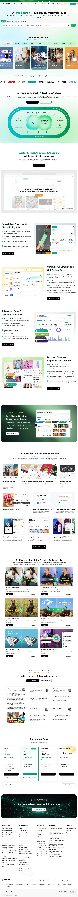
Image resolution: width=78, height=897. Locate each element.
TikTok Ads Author (41, 837)
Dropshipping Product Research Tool (26, 854)
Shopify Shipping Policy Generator (9, 860)
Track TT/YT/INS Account (32, 884)
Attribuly (53, 884)
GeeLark (8, 886)
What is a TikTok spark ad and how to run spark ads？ (56, 848)
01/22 (46, 851)
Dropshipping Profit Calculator (8, 845)
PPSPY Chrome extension (8, 864)
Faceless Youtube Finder (20, 884)
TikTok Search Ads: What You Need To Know (55, 829)
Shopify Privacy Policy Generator (9, 850)
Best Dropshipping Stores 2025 (26, 851)
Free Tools (4, 862)
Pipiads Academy (40, 839)
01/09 (38, 855)
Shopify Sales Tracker (7, 828)
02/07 (38, 851)
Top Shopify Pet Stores (24, 866)
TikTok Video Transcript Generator (26, 841)
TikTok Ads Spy (22, 830)
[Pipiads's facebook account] (3, 891)
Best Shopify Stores (23, 864)
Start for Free (68, 784)
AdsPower (70, 884)
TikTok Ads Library (23, 837)
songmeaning (42, 884)
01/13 (42, 853)
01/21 (38, 853)
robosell (64, 884)
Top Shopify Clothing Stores (25, 871)
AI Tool (48, 884)
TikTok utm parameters (7, 830)
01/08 (42, 855)
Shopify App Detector (6, 837)
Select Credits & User (67, 774)
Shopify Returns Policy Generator (9, 858)
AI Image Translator (23, 847)
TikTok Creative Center (24, 839)
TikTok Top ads (40, 832)
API (67, 832)
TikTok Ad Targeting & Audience (9, 832)
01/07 (46, 855)
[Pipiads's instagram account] (12, 891)
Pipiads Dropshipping (24, 857)
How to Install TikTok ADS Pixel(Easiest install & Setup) (55, 855)
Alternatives (21, 843)
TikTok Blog (39, 830)
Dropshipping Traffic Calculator (9, 839)
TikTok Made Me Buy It (24, 862)
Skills (20, 834)
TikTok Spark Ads (23, 832)
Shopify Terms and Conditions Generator (8, 855)
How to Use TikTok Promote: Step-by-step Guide (56, 841)
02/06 (42, 851)
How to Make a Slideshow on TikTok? (55, 852)
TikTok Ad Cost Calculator (8, 843)
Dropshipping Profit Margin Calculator (8, 847)
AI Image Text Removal (24, 849)
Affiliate (3, 866)
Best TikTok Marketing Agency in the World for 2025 (56, 844)
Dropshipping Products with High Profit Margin (26, 859)
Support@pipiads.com (71, 828)
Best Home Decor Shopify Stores (26, 875)
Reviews (21, 845)
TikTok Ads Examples (41, 828)
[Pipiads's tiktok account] (9, 891)
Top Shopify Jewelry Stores (25, 868)
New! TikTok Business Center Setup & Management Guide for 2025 (56, 833)
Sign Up (73, 3)
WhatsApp (68, 830)
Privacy (60, 891)
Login (68, 3)
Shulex (59, 884)
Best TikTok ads (40, 834)
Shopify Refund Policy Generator (9, 852)
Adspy (20, 828)
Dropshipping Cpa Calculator (8, 841)
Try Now (9, 594)
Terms (65, 891)
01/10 (46, 853)
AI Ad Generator (9, 884)
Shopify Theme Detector (7, 834)
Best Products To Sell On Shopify (26, 873)
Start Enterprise (48, 774)
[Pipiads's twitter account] (6, 891)
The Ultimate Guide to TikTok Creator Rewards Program (55, 837)
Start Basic (11, 774)
